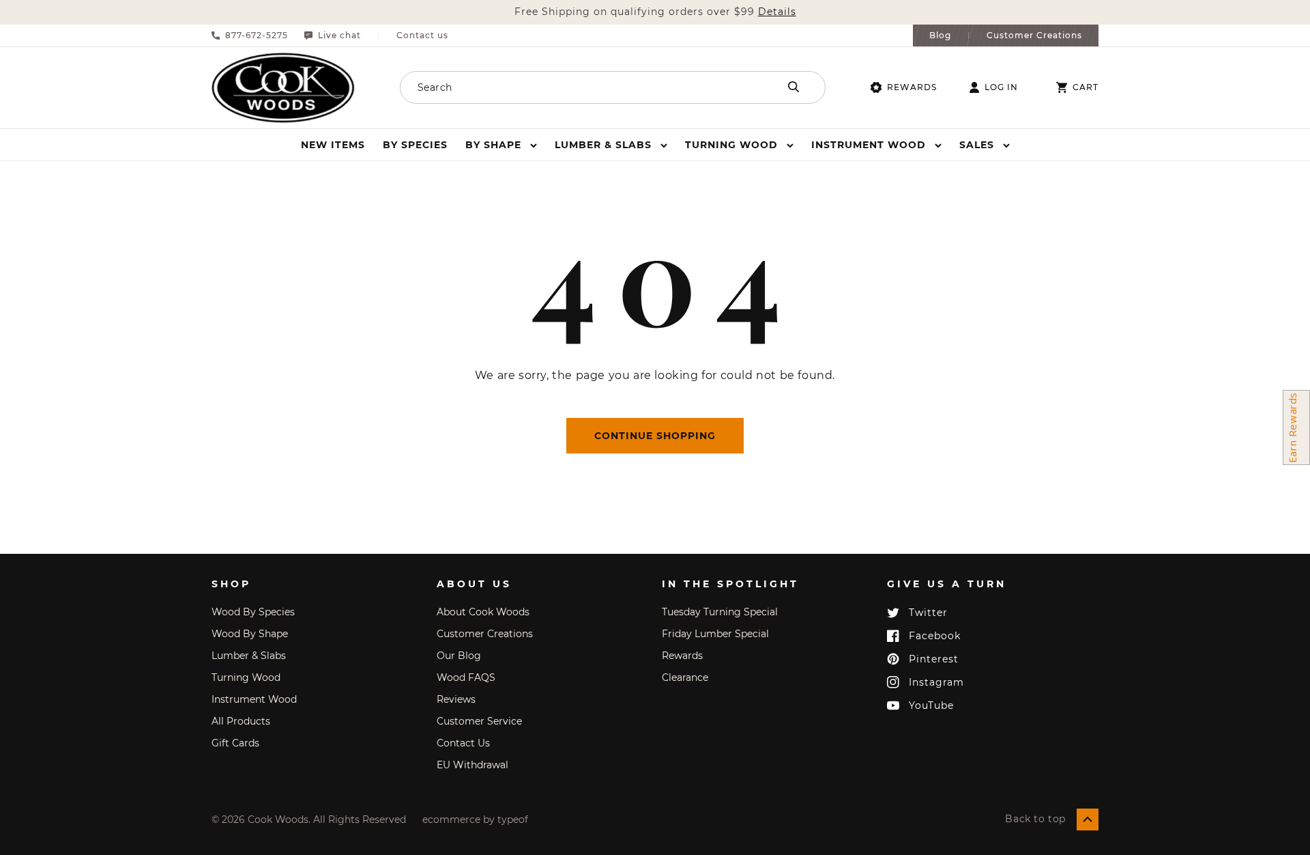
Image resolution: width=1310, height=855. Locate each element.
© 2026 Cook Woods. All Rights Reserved (309, 819)
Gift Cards (235, 743)
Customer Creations (1034, 35)
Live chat (339, 35)
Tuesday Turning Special (720, 612)
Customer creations (485, 634)
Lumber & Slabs (249, 655)
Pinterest (934, 659)
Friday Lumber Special (715, 634)
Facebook (935, 636)
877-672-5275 (256, 35)
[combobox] (571, 87)
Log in (1001, 87)
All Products (241, 721)
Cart (1085, 87)
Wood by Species (253, 612)
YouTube (931, 705)
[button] (501, 144)
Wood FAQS (466, 677)
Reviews (456, 699)
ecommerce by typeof (475, 819)
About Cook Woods (483, 612)
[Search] (793, 87)
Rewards (912, 87)
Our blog (459, 655)
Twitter (928, 612)
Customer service (479, 721)
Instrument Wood (254, 699)
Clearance (685, 677)
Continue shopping (655, 436)
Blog (940, 35)
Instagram (936, 682)
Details (777, 12)
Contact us (422, 35)
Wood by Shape (250, 634)
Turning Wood (246, 677)
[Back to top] (1087, 819)
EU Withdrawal (472, 765)
